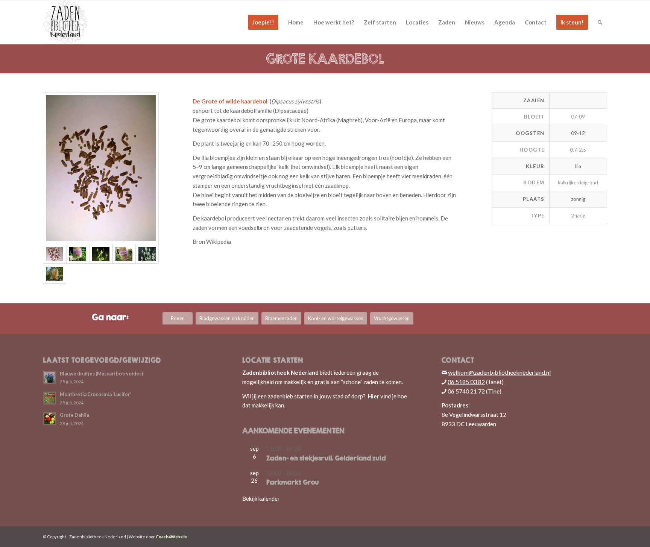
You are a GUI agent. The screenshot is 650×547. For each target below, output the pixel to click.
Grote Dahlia (74, 415)
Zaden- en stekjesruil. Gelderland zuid (326, 458)
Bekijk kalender (261, 498)
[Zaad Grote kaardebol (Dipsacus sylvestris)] (101, 168)
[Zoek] (600, 22)
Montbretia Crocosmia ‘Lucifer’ (95, 394)
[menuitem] (263, 22)
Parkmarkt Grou (292, 482)
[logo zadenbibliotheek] (65, 22)
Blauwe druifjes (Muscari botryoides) (101, 374)
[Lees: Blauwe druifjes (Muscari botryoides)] (49, 377)
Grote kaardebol (325, 58)
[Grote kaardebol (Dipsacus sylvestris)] (78, 254)
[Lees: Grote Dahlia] (49, 418)
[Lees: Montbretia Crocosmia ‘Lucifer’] (49, 398)
